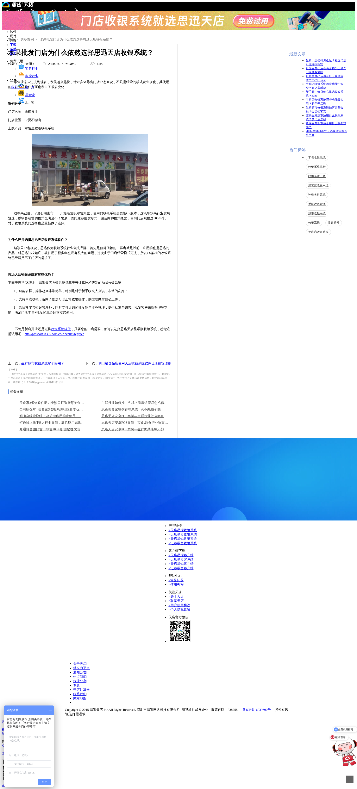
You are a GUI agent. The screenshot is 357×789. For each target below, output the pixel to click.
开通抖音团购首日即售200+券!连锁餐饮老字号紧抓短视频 (61, 429)
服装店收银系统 (318, 185)
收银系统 (314, 222)
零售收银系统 (317, 157)
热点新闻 (80, 676)
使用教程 (176, 584)
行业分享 (80, 681)
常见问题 (176, 580)
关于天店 (176, 596)
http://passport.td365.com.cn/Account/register (54, 334)
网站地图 (79, 698)
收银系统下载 (317, 176)
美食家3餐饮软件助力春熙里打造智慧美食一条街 (54, 403)
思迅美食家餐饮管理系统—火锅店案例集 (131, 409)
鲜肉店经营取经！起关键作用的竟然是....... (50, 416)
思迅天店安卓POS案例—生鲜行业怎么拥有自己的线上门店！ (145, 416)
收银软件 (333, 222)
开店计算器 (81, 689)
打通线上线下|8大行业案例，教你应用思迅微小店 (55, 422)
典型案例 (27, 39)
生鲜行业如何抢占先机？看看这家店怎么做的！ (136, 403)
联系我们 (79, 694)
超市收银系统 (317, 213)
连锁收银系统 (317, 194)
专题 (76, 685)
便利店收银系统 (318, 232)
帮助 (13, 49)
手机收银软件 (317, 204)
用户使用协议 (179, 605)
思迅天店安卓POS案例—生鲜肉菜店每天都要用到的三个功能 (145, 429)
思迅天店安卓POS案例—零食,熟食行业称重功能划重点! (141, 422)
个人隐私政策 (179, 609)
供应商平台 (81, 668)
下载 (13, 45)
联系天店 (176, 601)
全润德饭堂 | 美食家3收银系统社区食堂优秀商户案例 (57, 409)
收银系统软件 (61, 329)
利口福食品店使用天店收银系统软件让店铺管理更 (134, 363)
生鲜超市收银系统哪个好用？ (42, 363)
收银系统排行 (317, 166)
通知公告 (80, 672)
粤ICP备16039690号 (257, 709)
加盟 (13, 53)
